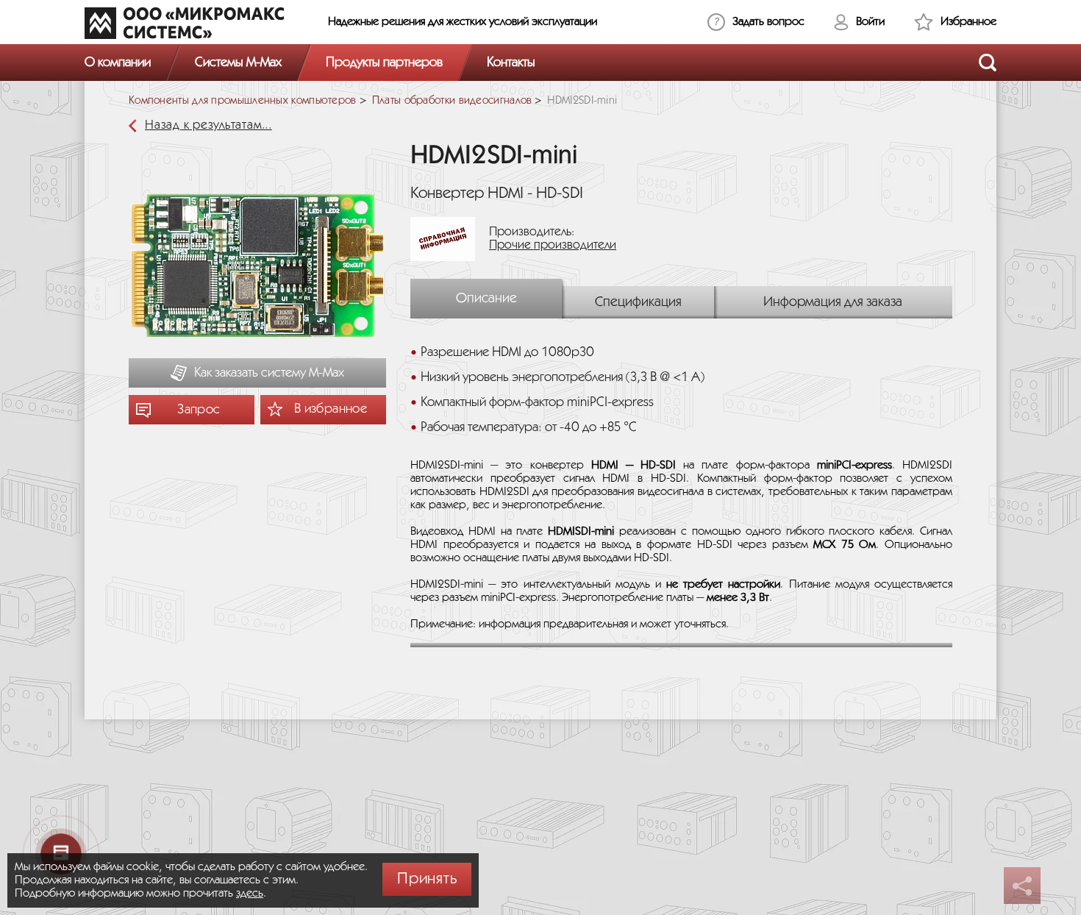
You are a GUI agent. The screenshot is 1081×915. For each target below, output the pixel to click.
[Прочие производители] (448, 238)
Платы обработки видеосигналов (452, 101)
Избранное (968, 21)
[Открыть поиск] (987, 62)
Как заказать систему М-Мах (269, 373)
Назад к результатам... (208, 125)
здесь (249, 893)
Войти (870, 21)
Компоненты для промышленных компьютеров (243, 101)
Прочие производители (552, 245)
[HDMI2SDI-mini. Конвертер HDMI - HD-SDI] (257, 267)
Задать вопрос (768, 21)
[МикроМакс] (184, 23)
